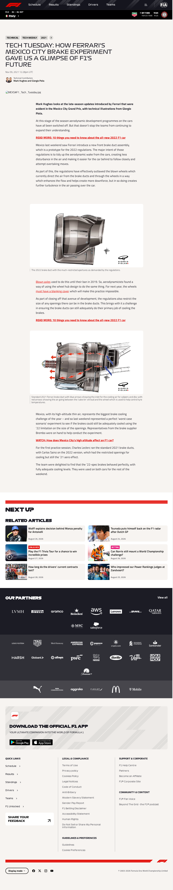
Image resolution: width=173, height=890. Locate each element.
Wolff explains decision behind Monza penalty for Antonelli (55, 530)
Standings (73, 5)
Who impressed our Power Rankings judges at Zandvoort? (138, 568)
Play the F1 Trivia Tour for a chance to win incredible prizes (52, 553)
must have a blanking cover (52, 291)
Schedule (34, 5)
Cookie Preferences (73, 850)
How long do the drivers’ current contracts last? (53, 568)
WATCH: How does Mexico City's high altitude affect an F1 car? (75, 440)
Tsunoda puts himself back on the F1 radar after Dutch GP (136, 530)
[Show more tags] (51, 38)
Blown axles (43, 282)
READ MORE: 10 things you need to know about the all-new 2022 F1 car (81, 137)
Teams (110, 5)
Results (54, 5)
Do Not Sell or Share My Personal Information (81, 826)
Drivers (93, 5)
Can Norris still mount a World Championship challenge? (137, 553)
